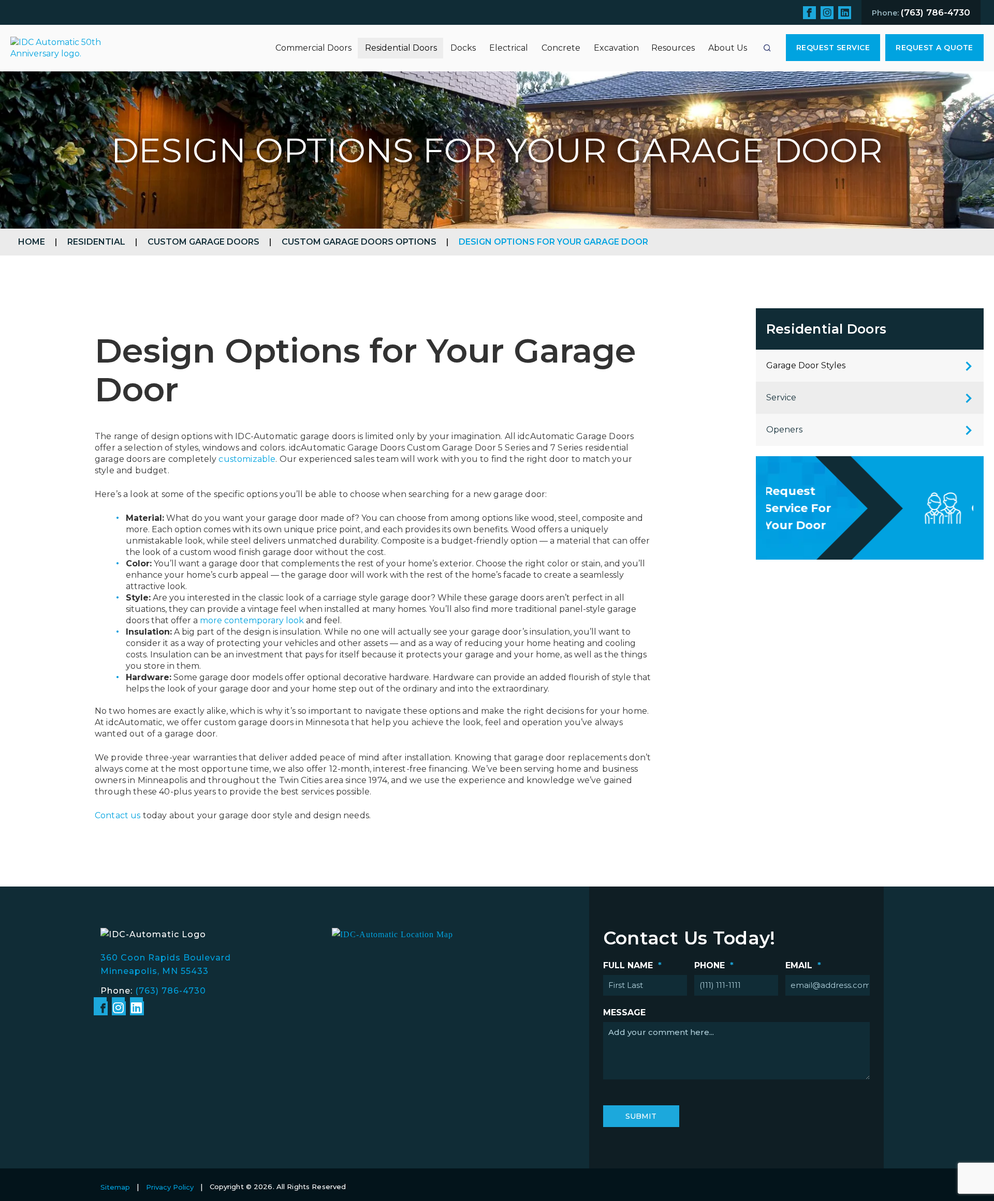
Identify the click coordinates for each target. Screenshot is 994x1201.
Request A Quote (934, 47)
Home (31, 242)
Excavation (616, 48)
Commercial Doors (313, 48)
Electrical (508, 48)
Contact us (118, 815)
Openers (784, 429)
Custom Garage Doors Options (359, 242)
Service (781, 397)
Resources (673, 48)
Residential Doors (401, 48)
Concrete (561, 48)
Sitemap (115, 1187)
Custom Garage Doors (203, 242)
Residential (96, 242)
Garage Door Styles (805, 365)
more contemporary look (252, 620)
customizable (246, 459)
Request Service (833, 47)
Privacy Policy (170, 1187)
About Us (727, 48)
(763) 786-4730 (170, 991)
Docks (463, 48)
